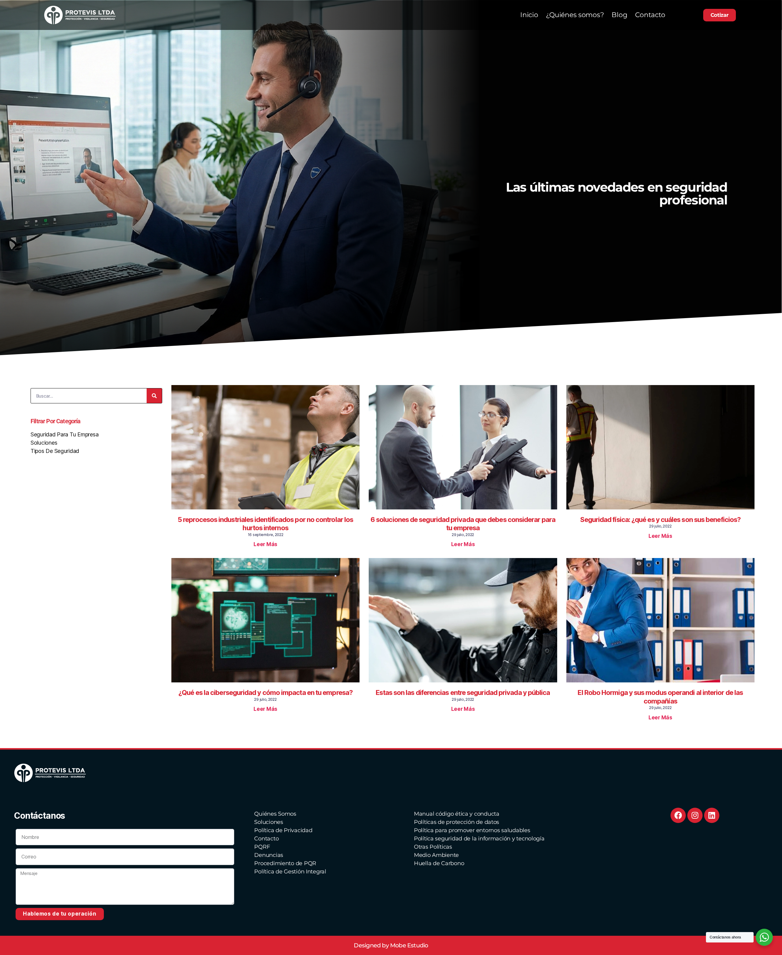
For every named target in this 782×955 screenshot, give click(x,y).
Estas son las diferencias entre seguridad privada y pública (463, 692)
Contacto (650, 15)
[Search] (154, 395)
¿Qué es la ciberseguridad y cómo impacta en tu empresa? (265, 692)
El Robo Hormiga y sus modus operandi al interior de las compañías (660, 697)
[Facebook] (678, 815)
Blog (619, 15)
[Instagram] (695, 815)
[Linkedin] (711, 815)
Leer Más (265, 544)
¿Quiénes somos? (575, 15)
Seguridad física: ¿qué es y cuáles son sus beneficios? (660, 519)
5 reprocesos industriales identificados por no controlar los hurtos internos (265, 524)
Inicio (529, 15)
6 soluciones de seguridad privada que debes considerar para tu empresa (463, 524)
